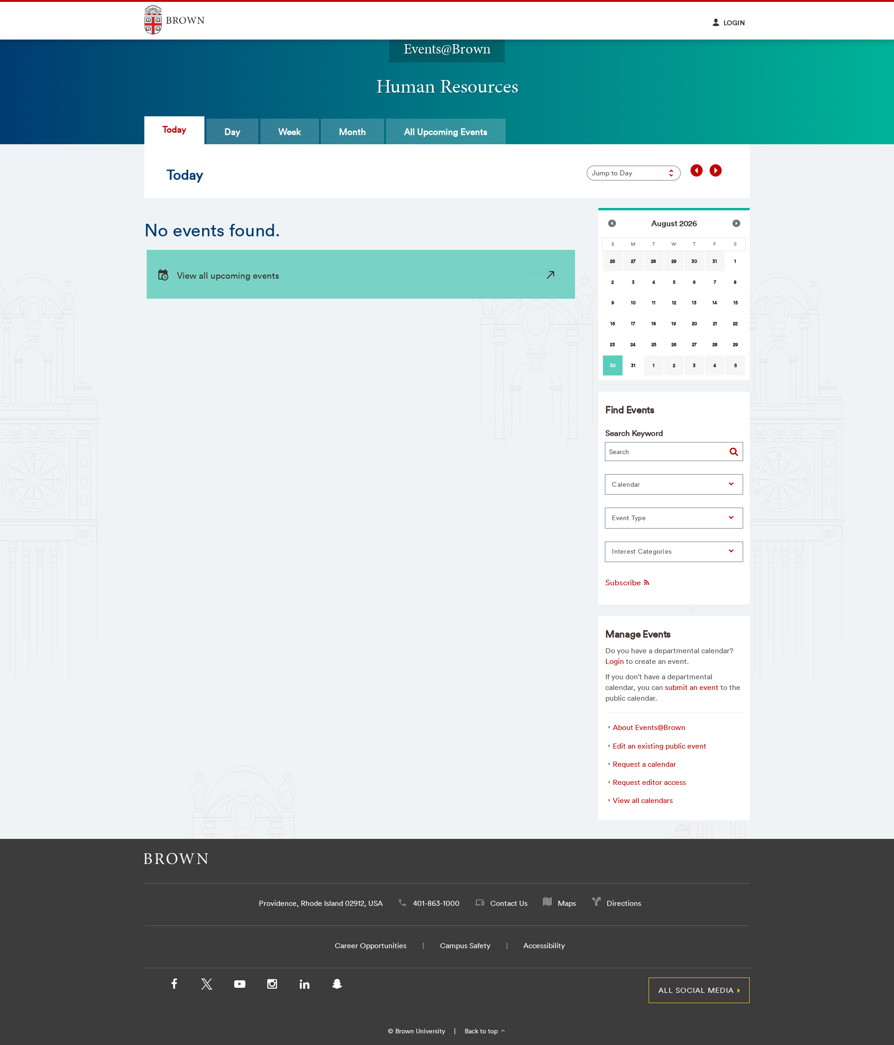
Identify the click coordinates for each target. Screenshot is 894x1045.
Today (174, 129)
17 (633, 323)
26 (612, 261)
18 (653, 323)
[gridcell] (613, 365)
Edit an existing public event (659, 745)
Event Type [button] (629, 518)
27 (633, 261)
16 (612, 323)
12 (674, 302)
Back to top (482, 1031)
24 (633, 344)
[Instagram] (272, 986)
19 (673, 323)
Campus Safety (465, 945)
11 (654, 302)
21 (715, 323)
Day (232, 131)
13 (694, 302)
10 (633, 302)
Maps (567, 903)
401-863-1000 (436, 903)
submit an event (691, 687)
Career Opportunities (370, 945)
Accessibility (544, 945)
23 (612, 344)
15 (735, 302)
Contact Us (509, 903)
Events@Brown (447, 49)
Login (614, 661)
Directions (624, 903)
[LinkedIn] (304, 986)
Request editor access (649, 782)
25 (653, 344)
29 (674, 261)
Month (352, 131)
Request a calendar (644, 764)
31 (714, 261)
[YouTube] (239, 986)
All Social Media (696, 990)
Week (289, 131)
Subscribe (624, 582)
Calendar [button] (626, 484)
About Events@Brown (649, 727)
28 (653, 261)
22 (735, 323)
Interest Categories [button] (641, 551)
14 (714, 302)
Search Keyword (634, 433)
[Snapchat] (337, 986)
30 (694, 261)
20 (694, 323)
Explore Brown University (185, 20)
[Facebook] (174, 986)
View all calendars (643, 800)
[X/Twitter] (206, 986)
